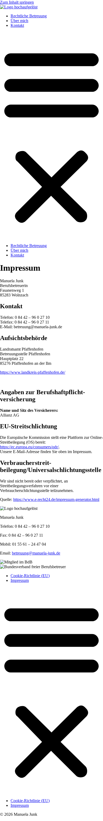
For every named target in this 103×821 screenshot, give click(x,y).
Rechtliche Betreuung (29, 16)
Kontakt (17, 25)
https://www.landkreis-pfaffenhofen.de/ (32, 372)
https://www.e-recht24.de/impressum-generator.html (56, 499)
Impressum (20, 580)
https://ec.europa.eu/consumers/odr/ (29, 447)
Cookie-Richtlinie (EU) (30, 575)
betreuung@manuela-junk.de (36, 553)
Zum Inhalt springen (17, 2)
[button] (51, 135)
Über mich (19, 20)
